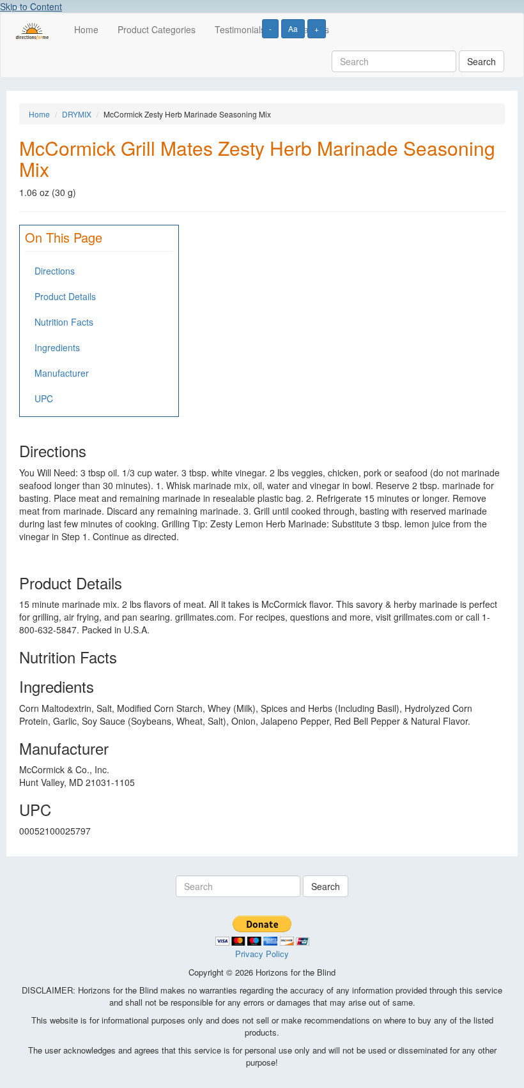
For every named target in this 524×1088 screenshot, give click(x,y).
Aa (293, 28)
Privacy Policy (262, 954)
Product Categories (157, 29)
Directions (55, 270)
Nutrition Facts (64, 321)
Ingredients (57, 347)
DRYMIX (76, 114)
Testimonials (240, 29)
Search (481, 61)
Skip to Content (31, 6)
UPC (44, 398)
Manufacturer (62, 372)
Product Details (65, 296)
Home (86, 29)
